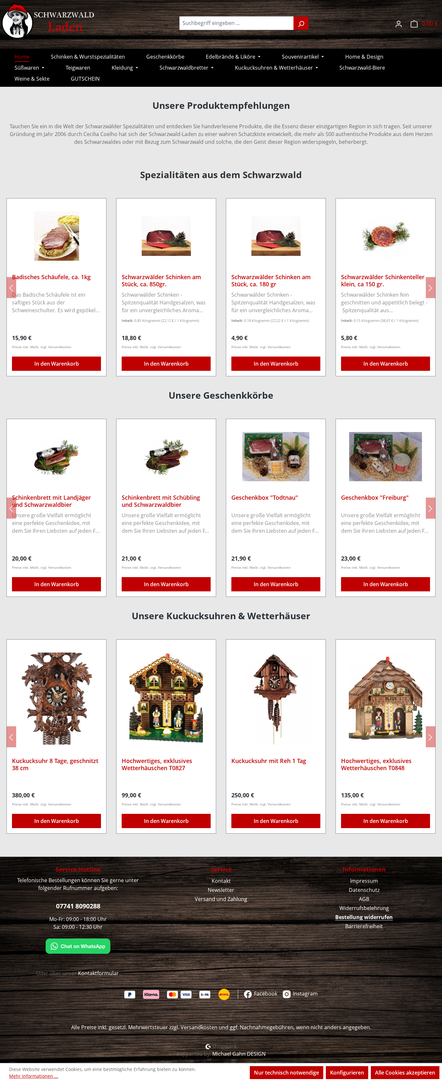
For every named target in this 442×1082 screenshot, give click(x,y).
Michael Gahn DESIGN (239, 1053)
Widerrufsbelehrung (364, 908)
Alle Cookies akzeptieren (405, 1072)
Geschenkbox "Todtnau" (264, 497)
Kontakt (221, 880)
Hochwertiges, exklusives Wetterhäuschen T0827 (157, 764)
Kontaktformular (98, 973)
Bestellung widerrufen (364, 917)
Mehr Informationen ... (33, 1076)
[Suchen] (301, 23)
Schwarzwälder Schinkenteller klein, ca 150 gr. (370, 280)
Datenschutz (364, 890)
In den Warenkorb (153, 363)
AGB (364, 899)
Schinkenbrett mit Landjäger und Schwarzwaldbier (51, 501)
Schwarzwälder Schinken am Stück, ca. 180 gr (258, 280)
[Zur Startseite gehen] (48, 22)
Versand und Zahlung (221, 899)
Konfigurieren (347, 1072)
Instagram (305, 993)
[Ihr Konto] (398, 23)
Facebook (265, 993)
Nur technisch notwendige (286, 1072)
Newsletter (221, 890)
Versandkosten (199, 1027)
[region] (221, 287)
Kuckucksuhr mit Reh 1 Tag (268, 761)
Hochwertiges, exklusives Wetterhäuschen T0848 (376, 764)
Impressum (364, 880)
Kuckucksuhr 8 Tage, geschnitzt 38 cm (55, 764)
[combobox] (236, 23)
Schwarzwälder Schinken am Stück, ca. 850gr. (149, 280)
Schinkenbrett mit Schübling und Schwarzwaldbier (161, 501)
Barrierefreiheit (364, 926)
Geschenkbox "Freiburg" (375, 497)
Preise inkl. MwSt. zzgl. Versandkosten (139, 347)
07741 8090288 (78, 906)
